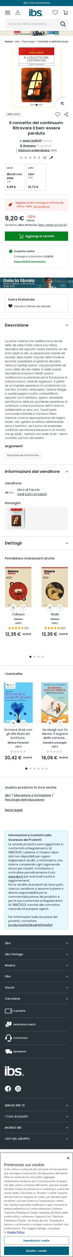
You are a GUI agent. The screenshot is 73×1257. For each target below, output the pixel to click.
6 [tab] (46, 769)
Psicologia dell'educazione (24, 800)
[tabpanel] (36, 77)
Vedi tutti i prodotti (32, 494)
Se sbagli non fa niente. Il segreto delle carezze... (55, 734)
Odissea (18, 614)
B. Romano (28, 146)
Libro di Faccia (27, 225)
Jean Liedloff (32, 141)
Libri (8, 795)
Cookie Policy (16, 1232)
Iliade (55, 614)
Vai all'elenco (41, 206)
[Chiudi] (68, 1158)
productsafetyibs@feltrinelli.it (30, 925)
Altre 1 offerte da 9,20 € (52, 225)
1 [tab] (36, 105)
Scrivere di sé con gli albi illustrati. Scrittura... (18, 734)
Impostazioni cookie (36, 1240)
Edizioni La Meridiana (33, 150)
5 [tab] (42, 769)
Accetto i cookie (36, 1251)
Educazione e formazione (32, 795)
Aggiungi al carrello (39, 236)
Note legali (14, 810)
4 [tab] (42, 657)
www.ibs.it (15, 877)
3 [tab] (38, 657)
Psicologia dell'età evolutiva (23, 455)
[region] (36, 1204)
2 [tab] (34, 657)
